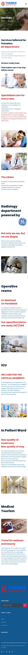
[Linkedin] (9, 652)
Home (3, 21)
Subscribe (25, 605)
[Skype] (12, 652)
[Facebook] (4, 652)
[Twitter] (2, 652)
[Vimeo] (7, 652)
